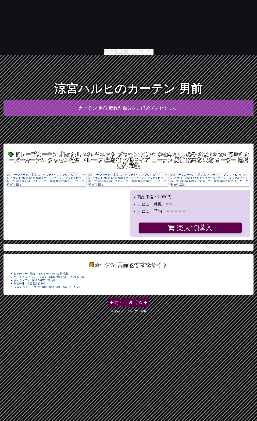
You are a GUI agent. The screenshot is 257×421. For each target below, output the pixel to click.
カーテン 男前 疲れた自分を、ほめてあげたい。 (128, 108)
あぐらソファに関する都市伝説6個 (34, 280)
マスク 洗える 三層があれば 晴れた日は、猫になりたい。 (48, 286)
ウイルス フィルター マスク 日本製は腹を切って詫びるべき (49, 276)
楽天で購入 (193, 228)
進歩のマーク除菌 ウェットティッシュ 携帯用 (41, 273)
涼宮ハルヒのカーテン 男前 (128, 88)
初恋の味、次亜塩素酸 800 (29, 283)
